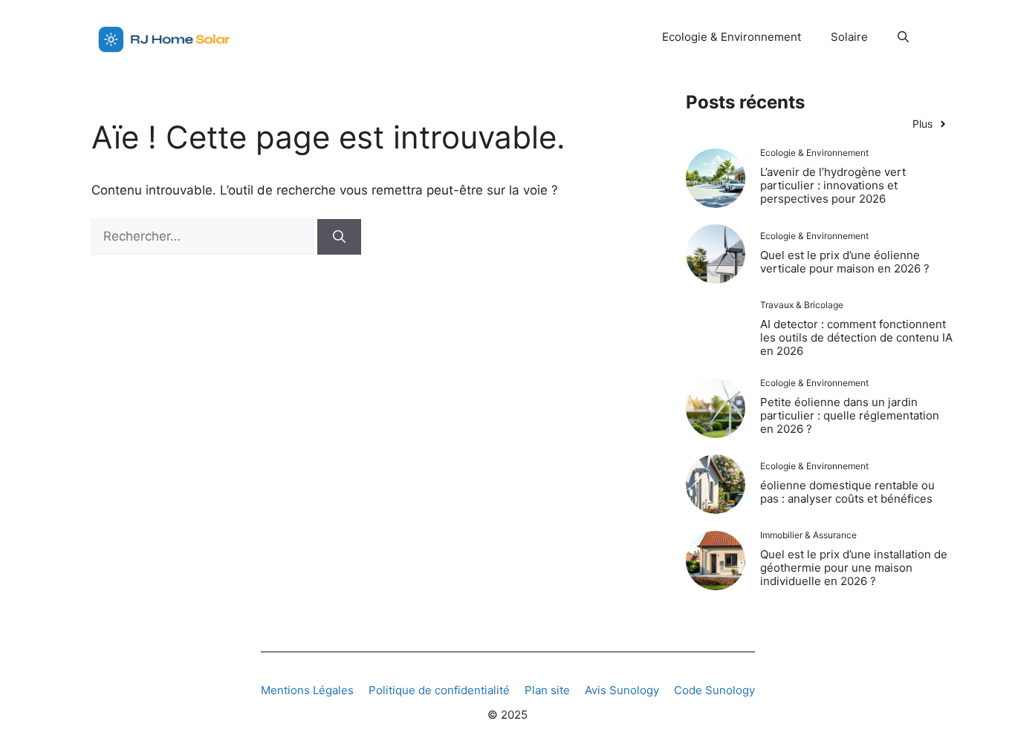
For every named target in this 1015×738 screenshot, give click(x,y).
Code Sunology (714, 690)
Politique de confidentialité (439, 690)
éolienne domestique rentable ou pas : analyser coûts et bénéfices (847, 492)
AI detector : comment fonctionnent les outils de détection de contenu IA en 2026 (856, 337)
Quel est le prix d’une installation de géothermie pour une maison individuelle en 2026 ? (853, 567)
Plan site (547, 690)
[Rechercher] (339, 237)
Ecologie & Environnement (731, 37)
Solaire (849, 37)
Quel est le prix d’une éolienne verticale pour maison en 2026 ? (845, 261)
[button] (903, 37)
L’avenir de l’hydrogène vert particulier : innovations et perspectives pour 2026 (833, 185)
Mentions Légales (307, 690)
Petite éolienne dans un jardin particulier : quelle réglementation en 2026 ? (849, 415)
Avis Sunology (622, 690)
